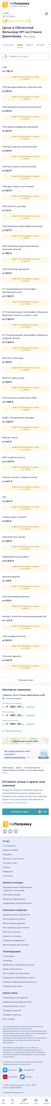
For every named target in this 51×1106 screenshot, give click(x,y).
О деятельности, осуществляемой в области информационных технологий (23, 1063)
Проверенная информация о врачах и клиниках (17, 889)
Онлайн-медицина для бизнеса (20, 982)
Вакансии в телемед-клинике (18, 964)
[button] (25, 56)
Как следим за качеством (16, 973)
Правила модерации (14, 940)
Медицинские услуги (14, 1006)
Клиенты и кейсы (12, 936)
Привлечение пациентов (16, 914)
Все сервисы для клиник (16, 927)
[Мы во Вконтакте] (10, 831)
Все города (9, 1019)
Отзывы (40, 44)
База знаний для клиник (16, 944)
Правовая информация (13, 1092)
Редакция (8, 871)
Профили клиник (12, 1014)
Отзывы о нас (10, 863)
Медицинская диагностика (17, 1002)
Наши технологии (12, 969)
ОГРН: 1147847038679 (12, 1088)
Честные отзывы (11, 894)
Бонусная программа (14, 899)
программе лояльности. (15, 802)
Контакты (8, 876)
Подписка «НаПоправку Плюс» (19, 977)
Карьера (7, 854)
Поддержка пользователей (17, 903)
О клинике (8, 44)
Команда (7, 960)
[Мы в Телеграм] (5, 831)
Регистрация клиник (14, 919)
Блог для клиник (12, 932)
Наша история (10, 850)
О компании (9, 845)
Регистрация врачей (14, 923)
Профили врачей (12, 1010)
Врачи (29, 44)
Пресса (7, 867)
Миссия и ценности (13, 858)
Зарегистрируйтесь (15, 757)
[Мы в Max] (16, 831)
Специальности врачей (15, 997)
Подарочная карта (12, 986)
